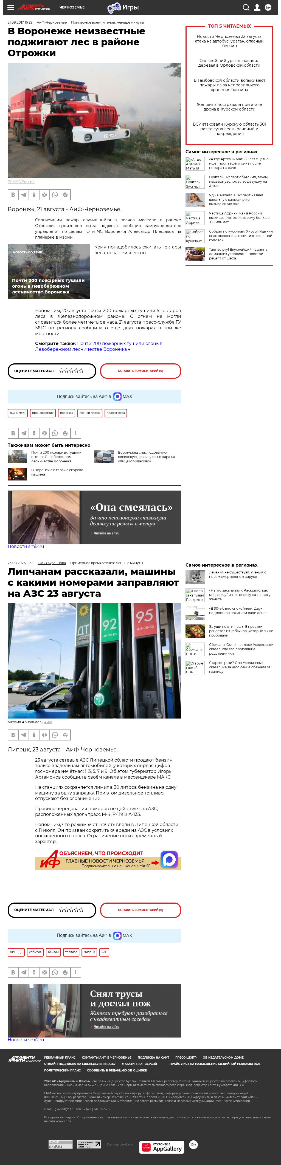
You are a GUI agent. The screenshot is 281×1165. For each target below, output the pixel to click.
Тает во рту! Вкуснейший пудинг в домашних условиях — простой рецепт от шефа (238, 253)
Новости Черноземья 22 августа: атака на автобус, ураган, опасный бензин (229, 41)
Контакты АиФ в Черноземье (106, 1057)
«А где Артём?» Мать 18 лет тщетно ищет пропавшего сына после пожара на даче (239, 163)
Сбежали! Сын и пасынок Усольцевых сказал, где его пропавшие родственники (241, 649)
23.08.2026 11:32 (20, 563)
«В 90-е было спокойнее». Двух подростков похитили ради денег (238, 610)
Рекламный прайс (59, 1057)
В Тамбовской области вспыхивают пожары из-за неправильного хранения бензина (229, 85)
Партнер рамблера (120, 1144)
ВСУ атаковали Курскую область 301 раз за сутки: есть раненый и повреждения (229, 129)
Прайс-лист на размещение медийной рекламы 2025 (215, 1064)
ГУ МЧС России (21, 182)
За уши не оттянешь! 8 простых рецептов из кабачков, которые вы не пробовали (241, 630)
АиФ (48, 722)
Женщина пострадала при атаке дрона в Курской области (229, 107)
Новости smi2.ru (26, 546)
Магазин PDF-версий (139, 1064)
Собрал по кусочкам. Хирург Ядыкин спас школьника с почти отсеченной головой (241, 235)
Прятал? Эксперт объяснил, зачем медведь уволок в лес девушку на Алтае (238, 181)
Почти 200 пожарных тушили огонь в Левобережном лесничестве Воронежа (98, 346)
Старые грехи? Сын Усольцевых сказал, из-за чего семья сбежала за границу (240, 667)
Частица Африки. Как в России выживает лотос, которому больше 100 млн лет (239, 217)
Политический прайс (62, 1070)
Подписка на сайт (153, 1057)
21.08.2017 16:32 (20, 22)
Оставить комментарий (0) (140, 371)
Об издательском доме (223, 1057)
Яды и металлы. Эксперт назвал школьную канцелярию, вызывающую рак (236, 199)
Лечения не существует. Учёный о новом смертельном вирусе (237, 574)
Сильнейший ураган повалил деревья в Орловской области (229, 63)
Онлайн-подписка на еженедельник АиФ (80, 1064)
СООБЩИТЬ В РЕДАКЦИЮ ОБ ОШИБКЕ (117, 1070)
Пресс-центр (185, 1057)
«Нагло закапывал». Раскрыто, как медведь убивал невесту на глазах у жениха (240, 594)
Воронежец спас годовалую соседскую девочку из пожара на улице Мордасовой (146, 456)
